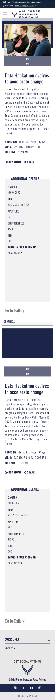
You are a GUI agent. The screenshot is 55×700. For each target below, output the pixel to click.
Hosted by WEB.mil (27, 696)
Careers (10, 647)
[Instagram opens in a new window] (40, 688)
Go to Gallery (15, 310)
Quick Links (12, 639)
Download (14, 162)
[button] (26, 5)
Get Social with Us (28, 661)
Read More (14, 253)
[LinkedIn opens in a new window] (15, 688)
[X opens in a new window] (23, 688)
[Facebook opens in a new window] (31, 688)
